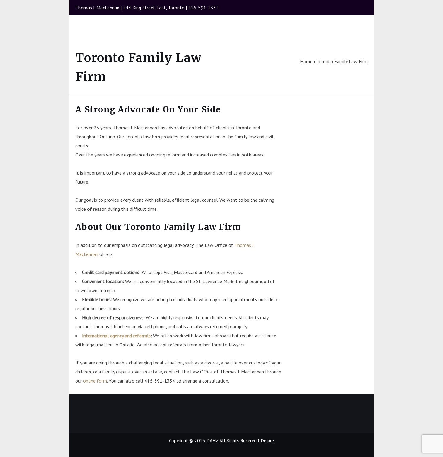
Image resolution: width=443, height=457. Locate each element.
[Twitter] (362, 11)
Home (306, 61)
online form (95, 381)
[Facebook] (350, 11)
